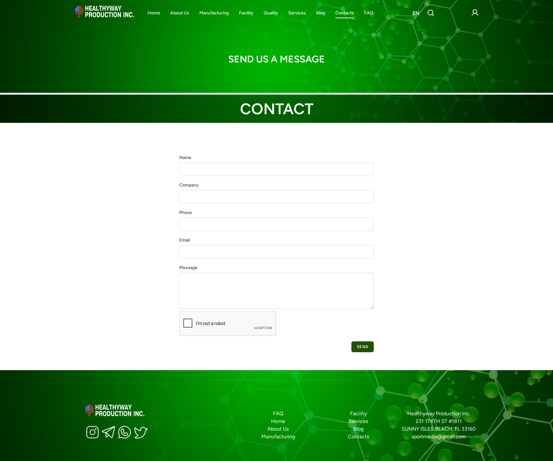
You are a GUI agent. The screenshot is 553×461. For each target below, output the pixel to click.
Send (362, 347)
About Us (179, 13)
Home (154, 13)
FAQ (368, 13)
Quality (271, 13)
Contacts (344, 13)
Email (184, 240)
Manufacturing (214, 13)
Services (297, 13)
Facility (246, 13)
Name (185, 157)
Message (188, 267)
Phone (185, 212)
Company (189, 185)
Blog (320, 13)
